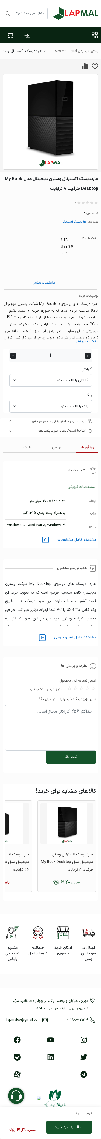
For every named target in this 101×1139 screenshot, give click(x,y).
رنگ (89, 395)
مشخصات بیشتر (44, 282)
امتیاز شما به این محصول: (77, 680)
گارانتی (87, 369)
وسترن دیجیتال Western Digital (76, 51)
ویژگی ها (87, 447)
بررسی (56, 447)
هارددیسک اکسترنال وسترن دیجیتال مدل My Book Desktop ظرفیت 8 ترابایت (67, 862)
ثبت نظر (71, 757)
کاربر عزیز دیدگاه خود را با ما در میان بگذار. (66, 699)
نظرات (28, 447)
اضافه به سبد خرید (69, 1127)
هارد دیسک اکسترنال (74, 222)
